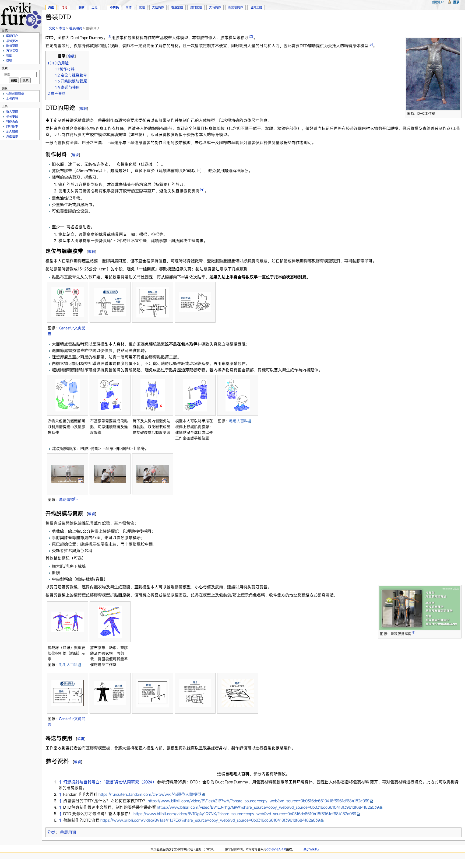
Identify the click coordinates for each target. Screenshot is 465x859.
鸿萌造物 (66, 499)
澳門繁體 (196, 7)
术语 (62, 28)
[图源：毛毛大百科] (237, 395)
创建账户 (438, 2)
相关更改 (12, 116)
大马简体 (215, 7)
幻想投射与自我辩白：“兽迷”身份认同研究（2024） (109, 782)
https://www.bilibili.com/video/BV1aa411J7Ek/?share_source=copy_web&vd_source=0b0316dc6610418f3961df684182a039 (210, 820)
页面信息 (12, 136)
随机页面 (12, 46)
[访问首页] (21, 15)
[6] (413, 632)
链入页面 (12, 112)
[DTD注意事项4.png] (195, 302)
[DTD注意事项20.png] (237, 693)
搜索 (5, 68)
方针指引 (12, 51)
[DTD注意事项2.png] (110, 302)
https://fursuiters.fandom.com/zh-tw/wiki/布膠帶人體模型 (149, 794)
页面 (51, 7)
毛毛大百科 (238, 421)
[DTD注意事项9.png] (110, 474)
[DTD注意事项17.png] (110, 693)
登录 (456, 2)
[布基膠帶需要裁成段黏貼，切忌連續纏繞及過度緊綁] (110, 395)
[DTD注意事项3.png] (152, 302)
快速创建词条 (15, 94)
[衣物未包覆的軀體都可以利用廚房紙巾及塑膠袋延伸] (67, 395)
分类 (51, 832)
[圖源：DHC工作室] (433, 74)
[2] (251, 36)
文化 (52, 28)
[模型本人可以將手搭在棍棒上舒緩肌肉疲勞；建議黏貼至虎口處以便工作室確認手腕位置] (195, 395)
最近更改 (12, 41)
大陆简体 (158, 7)
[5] (76, 498)
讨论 (64, 7)
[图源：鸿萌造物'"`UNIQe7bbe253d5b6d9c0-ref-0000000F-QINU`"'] (67, 474)
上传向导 (12, 98)
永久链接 (12, 131)
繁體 (142, 7)
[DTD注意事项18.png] (152, 693)
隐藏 (71, 56)
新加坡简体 (235, 7)
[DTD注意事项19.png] (195, 693)
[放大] (458, 112)
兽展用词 (75, 28)
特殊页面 (12, 121)
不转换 (114, 7)
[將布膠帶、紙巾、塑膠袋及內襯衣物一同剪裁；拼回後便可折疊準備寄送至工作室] (110, 622)
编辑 (83, 109)
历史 (94, 7)
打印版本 (12, 126)
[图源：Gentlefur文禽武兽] (67, 302)
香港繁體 (177, 7)
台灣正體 (256, 7)
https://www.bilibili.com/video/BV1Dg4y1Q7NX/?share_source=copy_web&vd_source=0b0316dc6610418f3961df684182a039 (244, 813)
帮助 (9, 55)
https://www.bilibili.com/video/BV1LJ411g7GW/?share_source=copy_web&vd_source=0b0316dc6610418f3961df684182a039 (268, 807)
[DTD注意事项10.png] (152, 474)
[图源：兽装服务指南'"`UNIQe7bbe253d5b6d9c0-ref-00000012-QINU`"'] (419, 608)
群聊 (9, 60)
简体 (129, 7)
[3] (370, 44)
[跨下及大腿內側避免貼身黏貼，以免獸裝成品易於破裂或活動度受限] (152, 395)
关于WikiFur (311, 849)
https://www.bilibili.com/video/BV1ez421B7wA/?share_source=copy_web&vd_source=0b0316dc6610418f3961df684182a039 (258, 800)
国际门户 (12, 36)
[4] (202, 189)
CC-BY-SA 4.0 (276, 849)
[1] (109, 36)
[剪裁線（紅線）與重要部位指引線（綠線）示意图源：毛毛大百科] (67, 622)
